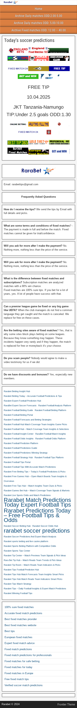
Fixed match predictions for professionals (28, 655)
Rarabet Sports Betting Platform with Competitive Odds (30, 546)
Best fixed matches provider (21, 619)
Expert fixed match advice (20, 643)
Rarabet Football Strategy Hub (18, 457)
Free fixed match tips (17, 679)
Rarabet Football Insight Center (19, 434)
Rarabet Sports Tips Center (17, 551)
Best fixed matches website (20, 625)
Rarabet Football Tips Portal (17, 462)
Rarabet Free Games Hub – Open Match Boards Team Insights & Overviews (35, 478)
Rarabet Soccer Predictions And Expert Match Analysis (30, 536)
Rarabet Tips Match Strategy (17, 584)
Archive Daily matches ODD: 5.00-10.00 (38, 23)
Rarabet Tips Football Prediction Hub (21, 569)
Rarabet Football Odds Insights (19, 438)
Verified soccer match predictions (24, 685)
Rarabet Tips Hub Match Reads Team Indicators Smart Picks (33, 579)
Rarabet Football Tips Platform (49, 457)
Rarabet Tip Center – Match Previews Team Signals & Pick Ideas (35, 555)
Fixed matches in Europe (19, 673)
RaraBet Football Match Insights (50, 434)
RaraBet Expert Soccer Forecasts (20, 405)
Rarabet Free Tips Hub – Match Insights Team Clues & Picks (33, 486)
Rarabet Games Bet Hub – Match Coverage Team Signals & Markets (37, 490)
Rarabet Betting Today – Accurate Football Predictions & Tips (33, 396)
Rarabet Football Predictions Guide (20, 448)
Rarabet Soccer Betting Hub (17, 526)
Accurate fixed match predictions (23, 613)
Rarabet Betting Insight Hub (17, 391)
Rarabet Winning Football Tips (18, 593)
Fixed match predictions (18, 649)
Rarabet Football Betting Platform (50, 410)
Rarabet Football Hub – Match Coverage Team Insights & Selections (36, 429)
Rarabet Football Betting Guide (18, 410)
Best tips (10, 631)
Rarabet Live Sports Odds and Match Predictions (27, 495)
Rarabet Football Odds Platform (50, 438)
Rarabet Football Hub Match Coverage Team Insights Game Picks (35, 424)
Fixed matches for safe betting (22, 661)
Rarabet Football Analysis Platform (54, 405)
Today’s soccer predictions (29, 40)
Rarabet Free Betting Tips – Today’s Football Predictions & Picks (35, 471)
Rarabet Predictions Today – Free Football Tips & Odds (37, 515)
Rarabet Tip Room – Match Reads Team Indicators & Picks (32, 565)
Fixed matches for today (18, 667)
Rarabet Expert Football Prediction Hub (22, 401)
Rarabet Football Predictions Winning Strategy (26, 453)
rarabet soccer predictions (37, 530)
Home (38, 9)
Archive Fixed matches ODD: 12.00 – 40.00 (38, 30)
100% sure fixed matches (19, 607)
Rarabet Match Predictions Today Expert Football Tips (37, 502)
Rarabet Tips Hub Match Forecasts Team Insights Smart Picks (34, 574)
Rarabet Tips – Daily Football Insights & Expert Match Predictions (35, 588)
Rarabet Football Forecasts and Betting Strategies (28, 419)
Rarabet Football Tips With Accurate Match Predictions (30, 467)
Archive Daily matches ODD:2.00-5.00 (38, 16)
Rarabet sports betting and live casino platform (26, 541)
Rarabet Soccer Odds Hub (45, 526)
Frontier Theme (66, 704)
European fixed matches (18, 637)
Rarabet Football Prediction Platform (21, 443)
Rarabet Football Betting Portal (18, 415)
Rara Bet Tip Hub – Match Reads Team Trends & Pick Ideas (33, 560)
